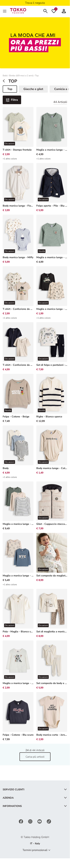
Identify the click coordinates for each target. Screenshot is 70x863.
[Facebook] (21, 821)
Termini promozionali (35, 850)
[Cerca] (45, 10)
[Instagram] (30, 821)
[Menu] (5, 11)
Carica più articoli (35, 756)
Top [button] (12, 89)
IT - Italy (35, 843)
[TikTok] (49, 821)
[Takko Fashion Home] (18, 10)
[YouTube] (39, 821)
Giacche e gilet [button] (33, 89)
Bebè (5, 75)
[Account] (64, 10)
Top (37, 75)
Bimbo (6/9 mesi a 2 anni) (21, 75)
